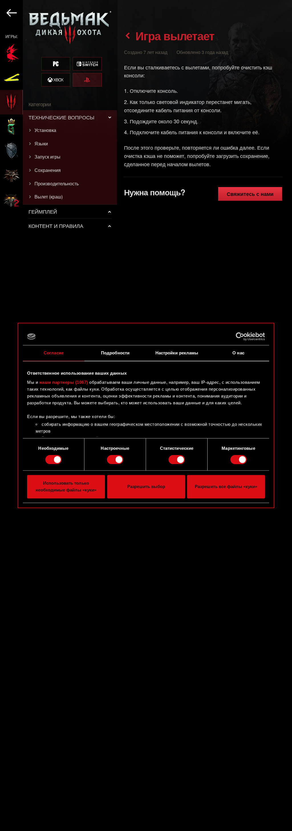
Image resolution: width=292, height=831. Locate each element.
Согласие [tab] (54, 352)
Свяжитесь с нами (250, 194)
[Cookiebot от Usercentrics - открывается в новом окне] (240, 336)
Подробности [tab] (115, 352)
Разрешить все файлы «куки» (226, 486)
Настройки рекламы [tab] (176, 352)
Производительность (57, 183)
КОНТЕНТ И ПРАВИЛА (56, 225)
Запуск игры (47, 156)
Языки (41, 143)
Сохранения (48, 170)
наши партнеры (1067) (63, 382)
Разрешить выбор (146, 486)
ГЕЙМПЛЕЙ (43, 211)
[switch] (115, 459)
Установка (45, 130)
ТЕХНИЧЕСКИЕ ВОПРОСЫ (61, 117)
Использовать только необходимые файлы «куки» (66, 487)
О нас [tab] (238, 352)
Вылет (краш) (49, 196)
